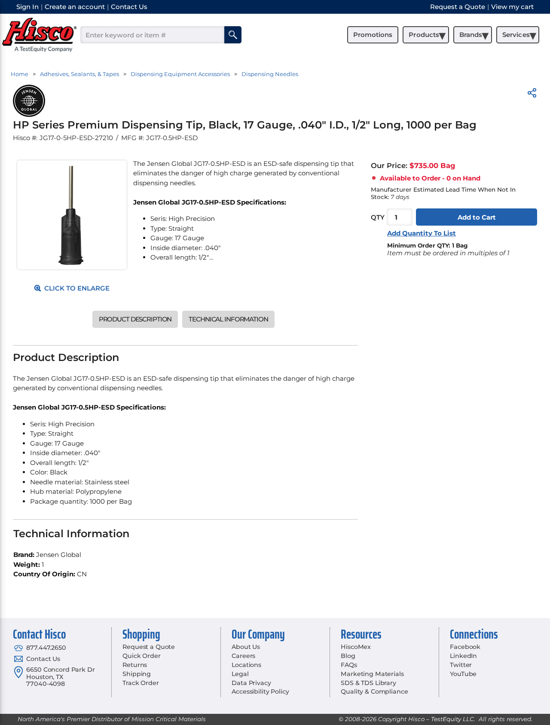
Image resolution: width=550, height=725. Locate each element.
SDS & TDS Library (368, 682)
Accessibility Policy (260, 691)
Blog (348, 655)
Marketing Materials (372, 673)
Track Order (140, 682)
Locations (246, 664)
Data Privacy (251, 682)
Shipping (136, 673)
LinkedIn (463, 655)
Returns (134, 664)
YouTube (463, 673)
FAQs (349, 664)
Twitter (461, 664)
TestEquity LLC (452, 719)
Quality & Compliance (374, 691)
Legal (240, 673)
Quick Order (141, 655)
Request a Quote (148, 646)
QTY (378, 217)
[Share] (532, 94)
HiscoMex (356, 646)
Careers (243, 655)
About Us (246, 646)
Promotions (372, 35)
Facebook (465, 646)
